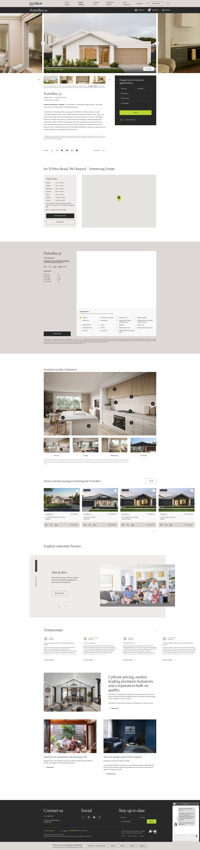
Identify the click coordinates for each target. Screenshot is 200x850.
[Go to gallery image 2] (66, 80)
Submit (136, 112)
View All (151, 481)
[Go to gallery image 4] (98, 80)
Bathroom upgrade (142, 317)
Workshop (121, 325)
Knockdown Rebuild (110, 3)
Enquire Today (57, 334)
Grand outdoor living (87, 327)
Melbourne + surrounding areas (97, 846)
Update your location (78, 339)
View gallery (34, 69)
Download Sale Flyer (130, 120)
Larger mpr (85, 330)
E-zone (102, 325)
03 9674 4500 (49, 816)
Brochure (167, 10)
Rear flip (103, 327)
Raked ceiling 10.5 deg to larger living (126, 331)
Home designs (67, 3)
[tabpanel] (100, 403)
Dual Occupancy (126, 3)
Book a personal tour (60, 216)
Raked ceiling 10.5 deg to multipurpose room (125, 321)
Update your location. (92, 86)
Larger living (104, 330)
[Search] (140, 3)
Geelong (132, 846)
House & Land (96, 3)
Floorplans (141, 10)
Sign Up (151, 821)
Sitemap (142, 836)
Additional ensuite (86, 325)
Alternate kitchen (123, 317)
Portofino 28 (49, 514)
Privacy (123, 836)
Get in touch (156, 3)
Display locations (81, 3)
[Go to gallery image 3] (82, 80)
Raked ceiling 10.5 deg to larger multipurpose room (145, 321)
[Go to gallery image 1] (50, 80)
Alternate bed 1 (104, 320)
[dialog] (100, 846)
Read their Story (59, 593)
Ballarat (113, 846)
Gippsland (142, 846)
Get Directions (60, 222)
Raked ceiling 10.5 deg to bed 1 (145, 327)
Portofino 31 (87, 514)
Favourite (96, 150)
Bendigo (122, 846)
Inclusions (155, 10)
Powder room (85, 320)
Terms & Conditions (132, 836)
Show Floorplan (74, 525)
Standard (84, 317)
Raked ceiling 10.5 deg (124, 327)
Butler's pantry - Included (107, 317)
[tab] (57, 447)
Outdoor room (141, 325)
